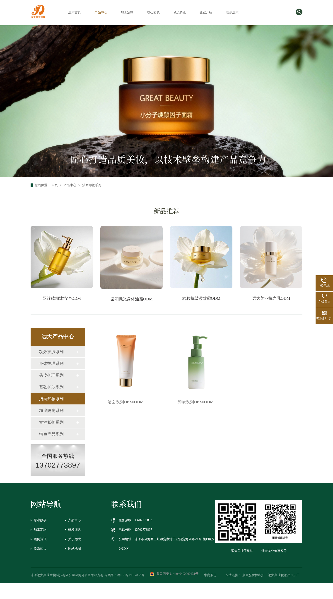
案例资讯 (40, 539)
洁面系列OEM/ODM (126, 402)
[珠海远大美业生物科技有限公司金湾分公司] (38, 18)
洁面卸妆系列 (91, 185)
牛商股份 (213, 575)
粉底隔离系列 (51, 410)
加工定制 (127, 12)
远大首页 (74, 12)
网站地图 (74, 548)
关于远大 (74, 539)
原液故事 (40, 520)
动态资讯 (179, 12)
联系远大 (232, 12)
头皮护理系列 (51, 375)
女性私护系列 (51, 422)
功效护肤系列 (51, 351)
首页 (55, 185)
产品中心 (100, 12)
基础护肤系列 (51, 387)
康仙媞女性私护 (253, 575)
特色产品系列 (51, 434)
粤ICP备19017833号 (130, 575)
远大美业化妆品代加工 (284, 575)
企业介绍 (206, 12)
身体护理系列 (51, 363)
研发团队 (74, 529)
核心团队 (153, 12)
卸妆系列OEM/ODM (196, 402)
